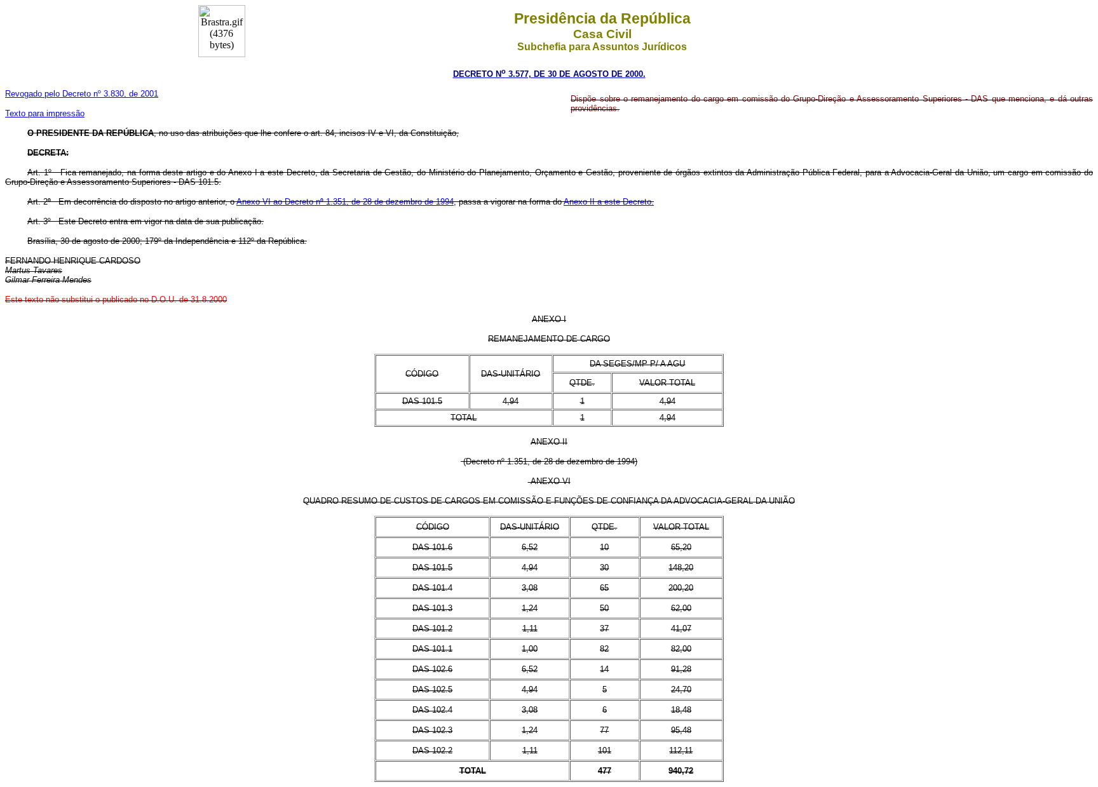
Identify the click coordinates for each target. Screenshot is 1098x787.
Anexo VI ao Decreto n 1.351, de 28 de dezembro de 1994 (345, 201)
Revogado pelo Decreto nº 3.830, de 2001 (81, 93)
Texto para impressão (45, 113)
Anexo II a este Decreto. (609, 201)
